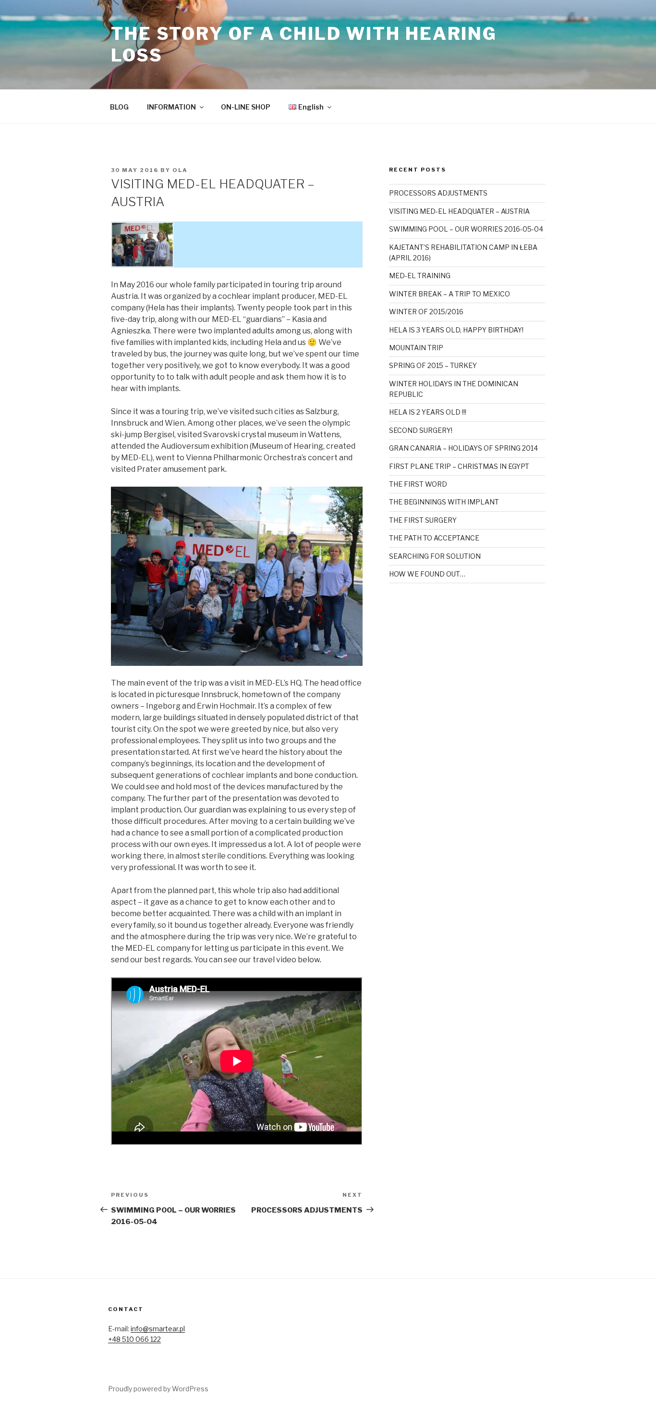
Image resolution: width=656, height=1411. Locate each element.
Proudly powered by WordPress (158, 1389)
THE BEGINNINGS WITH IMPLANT (444, 502)
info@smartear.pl (158, 1329)
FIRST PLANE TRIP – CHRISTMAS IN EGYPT (459, 466)
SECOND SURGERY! (420, 430)
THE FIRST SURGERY (423, 520)
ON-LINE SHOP (245, 107)
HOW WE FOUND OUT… (427, 574)
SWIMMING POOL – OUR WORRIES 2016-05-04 (466, 229)
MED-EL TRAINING (419, 275)
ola (180, 170)
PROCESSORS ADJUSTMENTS (438, 193)
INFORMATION (171, 107)
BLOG (119, 107)
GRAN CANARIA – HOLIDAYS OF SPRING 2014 (463, 448)
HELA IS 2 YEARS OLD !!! (427, 412)
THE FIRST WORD (418, 484)
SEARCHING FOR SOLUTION (435, 556)
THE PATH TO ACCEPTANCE (434, 538)
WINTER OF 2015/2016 (426, 311)
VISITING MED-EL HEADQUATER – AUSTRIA (459, 211)
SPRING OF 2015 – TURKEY (433, 365)
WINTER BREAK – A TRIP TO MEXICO (449, 294)
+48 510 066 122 (134, 1339)
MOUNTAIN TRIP (416, 348)
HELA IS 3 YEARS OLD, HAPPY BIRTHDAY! (456, 330)
